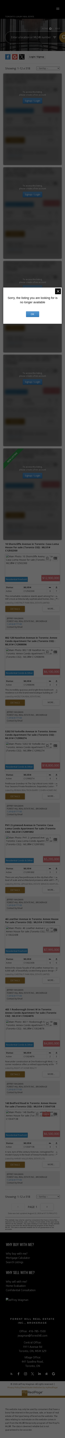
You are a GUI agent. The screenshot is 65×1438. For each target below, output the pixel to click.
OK (32, 314)
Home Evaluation (16, 1285)
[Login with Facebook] (7, 58)
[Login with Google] (15, 58)
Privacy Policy (14, 1387)
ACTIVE (45, 28)
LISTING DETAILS (15, 140)
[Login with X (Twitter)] (21, 58)
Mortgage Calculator (18, 1257)
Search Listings (14, 1262)
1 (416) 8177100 (14, 155)
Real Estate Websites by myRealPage (40, 1387)
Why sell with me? (16, 1281)
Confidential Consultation (21, 1290)
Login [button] (37, 56)
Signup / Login (32, 100)
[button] (11, 1373)
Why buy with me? (16, 1253)
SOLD (57, 28)
